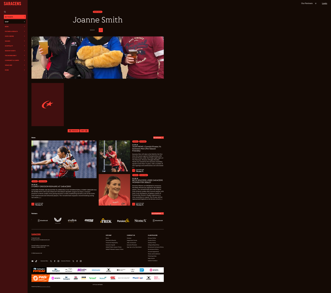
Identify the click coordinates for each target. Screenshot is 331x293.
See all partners (156, 213)
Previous (75, 131)
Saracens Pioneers (132, 245)
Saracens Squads (110, 245)
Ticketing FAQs (152, 256)
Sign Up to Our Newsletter (134, 247)
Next (82, 131)
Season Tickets (10, 50)
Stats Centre (9, 36)
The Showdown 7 (11, 55)
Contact (129, 238)
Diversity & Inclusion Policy (156, 247)
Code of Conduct (152, 260)
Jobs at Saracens (131, 242)
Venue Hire (8, 65)
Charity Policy (152, 242)
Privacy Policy (152, 238)
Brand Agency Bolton (45, 286)
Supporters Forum (132, 240)
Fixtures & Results (11, 31)
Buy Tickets (9, 17)
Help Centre (151, 258)
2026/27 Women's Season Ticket (114, 249)
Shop (6, 21)
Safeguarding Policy (153, 245)
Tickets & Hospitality (112, 242)
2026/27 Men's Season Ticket (113, 247)
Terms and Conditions (154, 254)
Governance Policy (153, 249)
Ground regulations (153, 251)
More (7, 70)
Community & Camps (12, 60)
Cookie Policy (152, 240)
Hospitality (9, 46)
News (7, 26)
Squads (7, 41)
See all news (157, 137)
